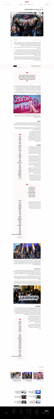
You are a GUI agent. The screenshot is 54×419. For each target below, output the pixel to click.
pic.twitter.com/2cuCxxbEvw (16, 356)
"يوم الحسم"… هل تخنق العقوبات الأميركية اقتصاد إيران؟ (18, 397)
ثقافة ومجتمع (29, 4)
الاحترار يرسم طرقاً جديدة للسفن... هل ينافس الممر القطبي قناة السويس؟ (18, 392)
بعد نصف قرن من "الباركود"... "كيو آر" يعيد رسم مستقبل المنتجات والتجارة (31, 392)
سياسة (32, 4)
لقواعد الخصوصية (19, 67)
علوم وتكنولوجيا (20, 4)
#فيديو (20, 321)
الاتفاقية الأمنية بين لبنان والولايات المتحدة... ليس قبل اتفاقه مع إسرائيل (17, 402)
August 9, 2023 (20, 358)
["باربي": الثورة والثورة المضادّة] (38, 375)
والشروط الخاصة (16, 67)
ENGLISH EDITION (46, 4)
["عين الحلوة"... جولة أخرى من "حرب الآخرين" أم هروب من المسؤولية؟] (16, 375)
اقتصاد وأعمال (25, 4)
